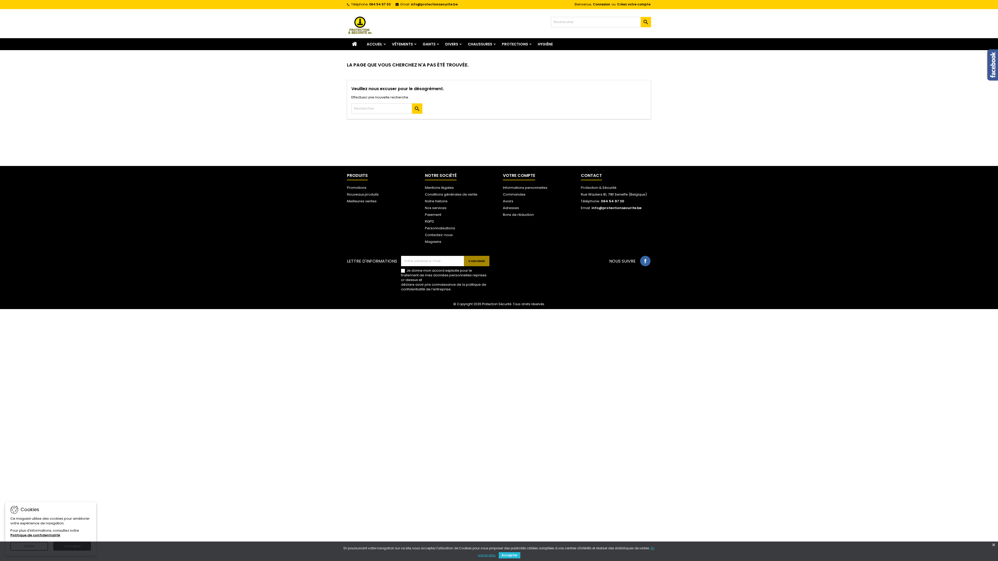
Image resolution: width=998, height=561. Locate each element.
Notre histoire (436, 201)
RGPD (429, 221)
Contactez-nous (439, 234)
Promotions (356, 187)
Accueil (374, 44)
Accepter (509, 555)
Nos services (436, 207)
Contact (591, 175)
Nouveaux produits (363, 194)
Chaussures (480, 44)
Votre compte (519, 175)
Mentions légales (439, 187)
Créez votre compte (634, 4)
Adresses (511, 207)
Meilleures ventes (362, 201)
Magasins (433, 241)
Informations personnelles (525, 187)
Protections (515, 44)
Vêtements (402, 44)
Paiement (433, 214)
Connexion (601, 4)
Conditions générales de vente (451, 194)
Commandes (514, 194)
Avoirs (508, 201)
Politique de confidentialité (35, 535)
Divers (451, 44)
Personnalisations (440, 228)
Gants (429, 44)
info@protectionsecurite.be (434, 4)
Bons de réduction (518, 214)
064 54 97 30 (380, 4)
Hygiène (545, 44)
